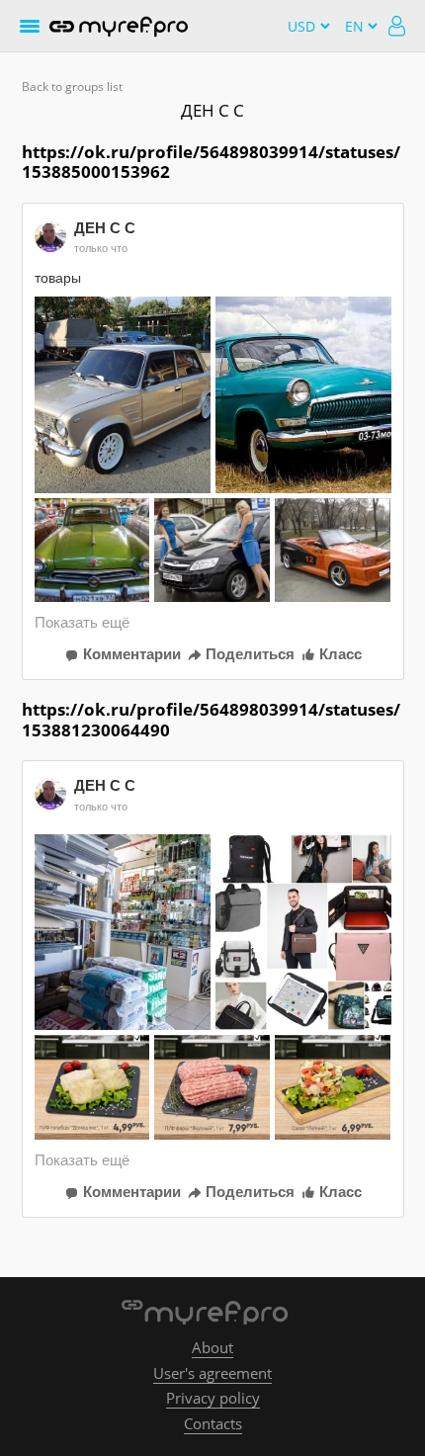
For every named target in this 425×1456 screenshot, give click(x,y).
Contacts (213, 1423)
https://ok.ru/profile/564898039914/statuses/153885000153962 (211, 161)
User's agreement (212, 1373)
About (212, 1347)
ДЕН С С (212, 110)
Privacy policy (213, 1398)
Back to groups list (72, 86)
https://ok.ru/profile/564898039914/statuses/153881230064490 (211, 719)
